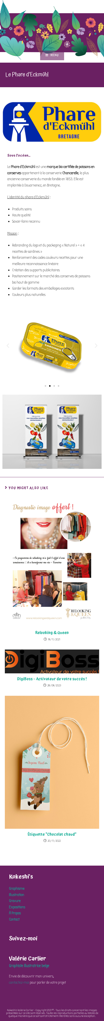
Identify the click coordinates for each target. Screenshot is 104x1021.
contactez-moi (19, 982)
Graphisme (16, 888)
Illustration (16, 895)
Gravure (15, 901)
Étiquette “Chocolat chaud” (52, 834)
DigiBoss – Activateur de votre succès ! (52, 679)
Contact (14, 919)
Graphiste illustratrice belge (29, 965)
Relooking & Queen (52, 632)
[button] (8, 346)
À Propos (15, 913)
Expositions (17, 907)
